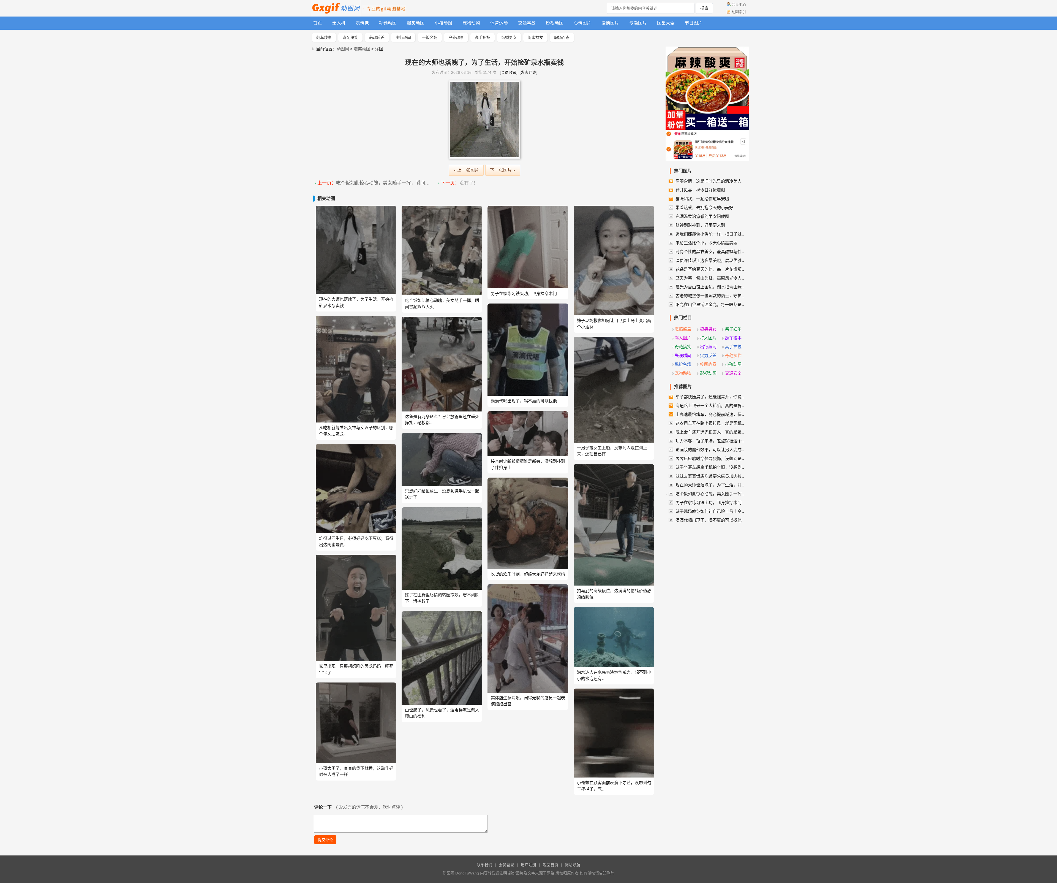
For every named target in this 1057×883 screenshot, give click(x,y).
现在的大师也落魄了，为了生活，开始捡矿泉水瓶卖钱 (711, 485)
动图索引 (739, 12)
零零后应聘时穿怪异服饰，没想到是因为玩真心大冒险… (711, 458)
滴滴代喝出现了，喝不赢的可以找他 (708, 520)
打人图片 (708, 337)
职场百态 (562, 37)
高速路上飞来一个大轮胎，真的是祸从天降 (711, 405)
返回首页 (550, 865)
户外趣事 (456, 37)
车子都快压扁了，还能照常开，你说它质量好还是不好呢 (711, 396)
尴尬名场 (683, 364)
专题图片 (638, 23)
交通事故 (527, 23)
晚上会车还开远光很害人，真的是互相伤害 (711, 432)
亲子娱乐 (733, 329)
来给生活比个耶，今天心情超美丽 (706, 242)
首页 (317, 23)
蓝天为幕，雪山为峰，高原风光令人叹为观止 (711, 278)
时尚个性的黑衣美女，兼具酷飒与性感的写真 (711, 251)
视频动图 (388, 23)
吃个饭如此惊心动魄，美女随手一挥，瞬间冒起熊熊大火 (711, 493)
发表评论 (528, 72)
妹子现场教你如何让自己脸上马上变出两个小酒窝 (711, 511)
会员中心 (739, 4)
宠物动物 (471, 23)
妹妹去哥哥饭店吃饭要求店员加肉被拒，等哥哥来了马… (711, 476)
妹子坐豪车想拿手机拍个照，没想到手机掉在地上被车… (711, 467)
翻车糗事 (324, 37)
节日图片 (693, 23)
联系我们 (484, 865)
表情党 (362, 23)
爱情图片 (610, 23)
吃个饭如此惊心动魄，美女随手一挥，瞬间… (383, 183)
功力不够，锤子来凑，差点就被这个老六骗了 (711, 440)
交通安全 (733, 373)
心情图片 (582, 23)
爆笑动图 (415, 23)
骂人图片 (683, 337)
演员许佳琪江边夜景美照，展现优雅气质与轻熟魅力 (711, 260)
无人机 (338, 23)
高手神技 (482, 37)
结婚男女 (509, 37)
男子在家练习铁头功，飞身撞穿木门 (708, 502)
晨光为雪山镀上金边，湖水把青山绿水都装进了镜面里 (711, 287)
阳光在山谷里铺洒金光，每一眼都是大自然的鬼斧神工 (711, 304)
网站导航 (572, 865)
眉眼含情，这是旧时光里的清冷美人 (708, 181)
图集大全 (666, 23)
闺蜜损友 (535, 37)
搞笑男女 (708, 329)
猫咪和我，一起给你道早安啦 (702, 198)
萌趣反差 (377, 37)
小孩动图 (443, 23)
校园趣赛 (708, 364)
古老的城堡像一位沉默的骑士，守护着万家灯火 (711, 295)
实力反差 (708, 355)
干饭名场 (429, 37)
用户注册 (528, 865)
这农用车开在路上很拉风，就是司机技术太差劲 (711, 423)
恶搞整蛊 (683, 329)
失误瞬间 (683, 355)
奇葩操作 (733, 355)
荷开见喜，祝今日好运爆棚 (700, 190)
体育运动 (499, 23)
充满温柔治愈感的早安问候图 (702, 216)
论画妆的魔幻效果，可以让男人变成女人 (711, 449)
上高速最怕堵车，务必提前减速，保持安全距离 (711, 414)
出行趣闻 (403, 37)
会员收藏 (508, 72)
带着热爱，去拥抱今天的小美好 (704, 207)
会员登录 (506, 865)
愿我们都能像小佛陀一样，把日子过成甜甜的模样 (711, 234)
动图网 (343, 49)
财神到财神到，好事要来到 (700, 225)
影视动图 (554, 23)
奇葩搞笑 (350, 37)
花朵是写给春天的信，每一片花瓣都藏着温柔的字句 (711, 269)
